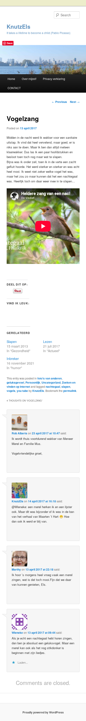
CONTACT (14, 88)
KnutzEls (18, 26)
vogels (11, 391)
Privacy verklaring (54, 79)
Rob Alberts (19, 433)
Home (11, 79)
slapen (65, 387)
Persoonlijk (32, 382)
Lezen (47, 341)
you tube (22, 391)
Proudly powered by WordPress (43, 712)
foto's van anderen (49, 378)
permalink (69, 391)
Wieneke (17, 633)
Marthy (16, 569)
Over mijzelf (29, 79)
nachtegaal (53, 387)
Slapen (12, 341)
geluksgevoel (15, 382)
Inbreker (13, 358)
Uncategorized (51, 382)
